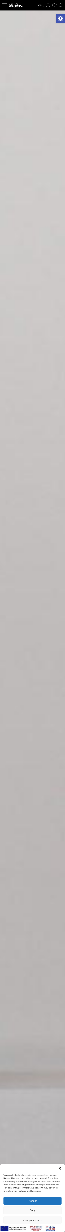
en (40, 5)
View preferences (32, 1220)
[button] (60, 1168)
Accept (33, 1200)
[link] (60, 18)
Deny (32, 1210)
